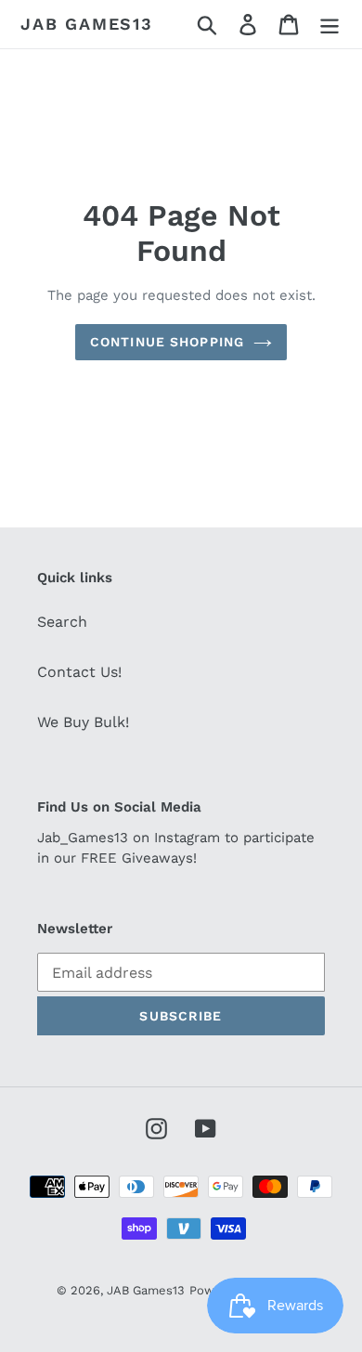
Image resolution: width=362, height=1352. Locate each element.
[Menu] (329, 25)
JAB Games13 (86, 23)
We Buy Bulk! (83, 722)
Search (62, 621)
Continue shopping (167, 341)
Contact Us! (79, 672)
